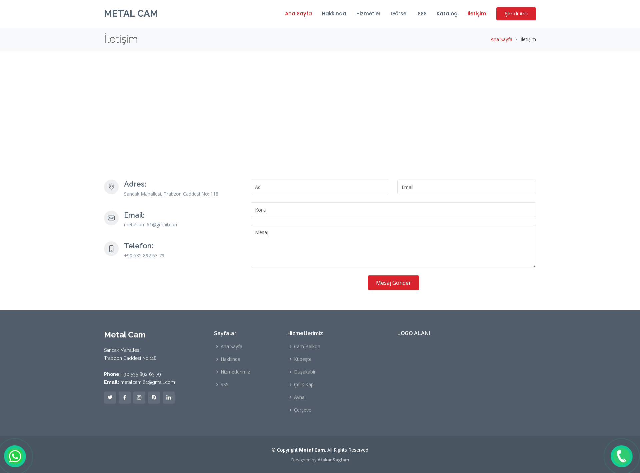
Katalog (447, 13)
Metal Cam (131, 13)
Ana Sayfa (298, 13)
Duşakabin (305, 372)
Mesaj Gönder (393, 282)
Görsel (399, 13)
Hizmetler (368, 13)
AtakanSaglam (333, 460)
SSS (422, 13)
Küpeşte (303, 359)
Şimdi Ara (516, 13)
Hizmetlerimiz (235, 372)
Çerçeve (302, 410)
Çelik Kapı (304, 384)
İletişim (477, 13)
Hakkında (334, 13)
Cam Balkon (307, 346)
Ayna (299, 397)
